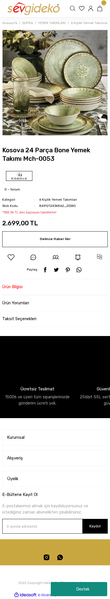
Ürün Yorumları (15, 303)
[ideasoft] (25, 595)
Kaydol (95, 526)
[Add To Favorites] (11, 257)
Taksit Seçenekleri (19, 318)
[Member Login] (91, 8)
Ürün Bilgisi (12, 286)
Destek (82, 589)
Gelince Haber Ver (55, 239)
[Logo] (33, 8)
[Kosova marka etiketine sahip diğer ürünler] (19, 176)
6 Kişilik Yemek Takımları (58, 200)
